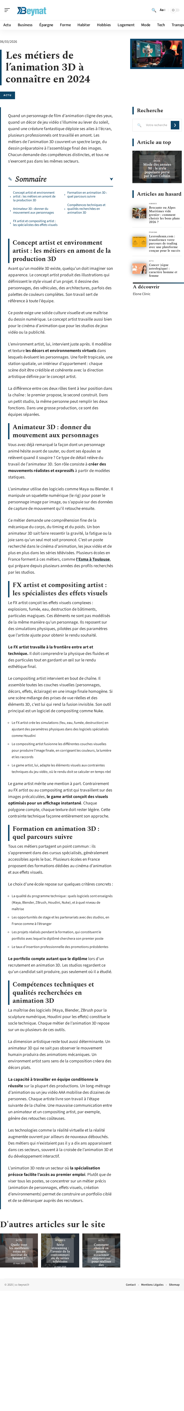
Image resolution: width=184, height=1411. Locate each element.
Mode (157, 161)
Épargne (153, 232)
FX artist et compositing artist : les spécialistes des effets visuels (35, 223)
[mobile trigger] (8, 10)
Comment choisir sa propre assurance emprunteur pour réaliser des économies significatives (101, 1260)
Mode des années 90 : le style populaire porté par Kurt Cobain (157, 170)
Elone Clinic (141, 294)
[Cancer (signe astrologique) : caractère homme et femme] (139, 269)
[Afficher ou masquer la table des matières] (80, 179)
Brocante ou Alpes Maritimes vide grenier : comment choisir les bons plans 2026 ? (164, 214)
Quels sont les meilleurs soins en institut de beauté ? (19, 1251)
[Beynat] (32, 10)
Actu (7, 95)
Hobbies (60, 1240)
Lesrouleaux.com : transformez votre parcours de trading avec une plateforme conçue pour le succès (164, 243)
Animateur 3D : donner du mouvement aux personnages (33, 210)
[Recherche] (154, 10)
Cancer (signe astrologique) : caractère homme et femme (163, 270)
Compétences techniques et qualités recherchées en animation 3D (86, 209)
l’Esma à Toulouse (93, 559)
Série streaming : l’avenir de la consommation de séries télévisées (60, 1253)
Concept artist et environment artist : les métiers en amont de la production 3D (34, 196)
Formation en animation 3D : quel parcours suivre (87, 194)
